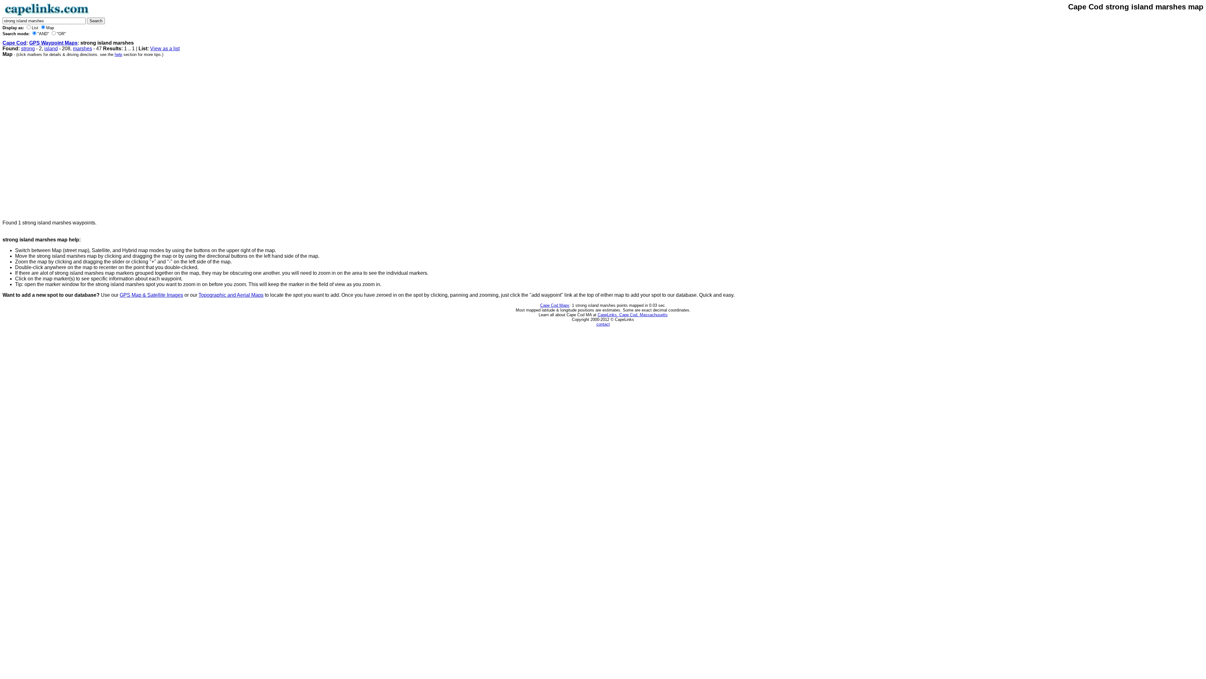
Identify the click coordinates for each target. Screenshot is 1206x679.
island (51, 48)
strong (28, 48)
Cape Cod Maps (554, 305)
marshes (82, 48)
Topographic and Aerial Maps (230, 295)
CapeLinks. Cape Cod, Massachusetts (633, 314)
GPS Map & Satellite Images (151, 295)
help (118, 54)
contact (603, 324)
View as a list (165, 48)
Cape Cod (14, 43)
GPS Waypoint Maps (53, 43)
